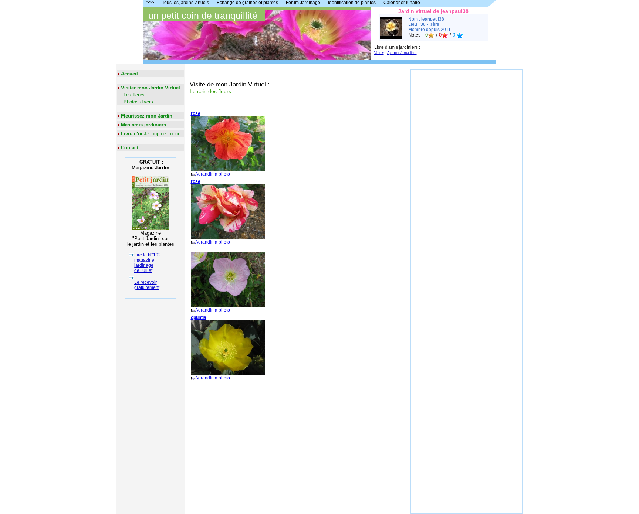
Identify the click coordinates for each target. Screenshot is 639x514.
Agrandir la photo (210, 144)
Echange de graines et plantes (247, 2)
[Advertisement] (466, 181)
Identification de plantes (352, 2)
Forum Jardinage (303, 2)
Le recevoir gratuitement (146, 285)
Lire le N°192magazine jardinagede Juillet (147, 262)
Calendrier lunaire (401, 2)
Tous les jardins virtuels (185, 2)
